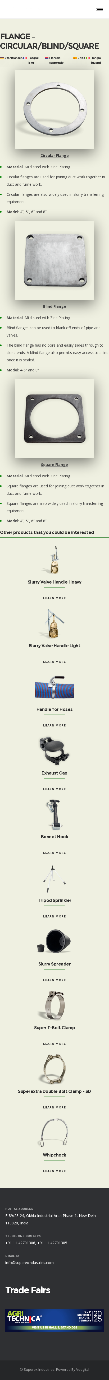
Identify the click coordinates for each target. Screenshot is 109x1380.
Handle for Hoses (55, 709)
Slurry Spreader (54, 964)
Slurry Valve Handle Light (54, 645)
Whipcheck (54, 1155)
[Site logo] (25, 9)
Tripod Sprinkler (54, 900)
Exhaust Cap (54, 773)
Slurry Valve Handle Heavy (54, 582)
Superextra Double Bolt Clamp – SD (54, 1091)
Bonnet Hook (54, 836)
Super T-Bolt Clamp (54, 1027)
